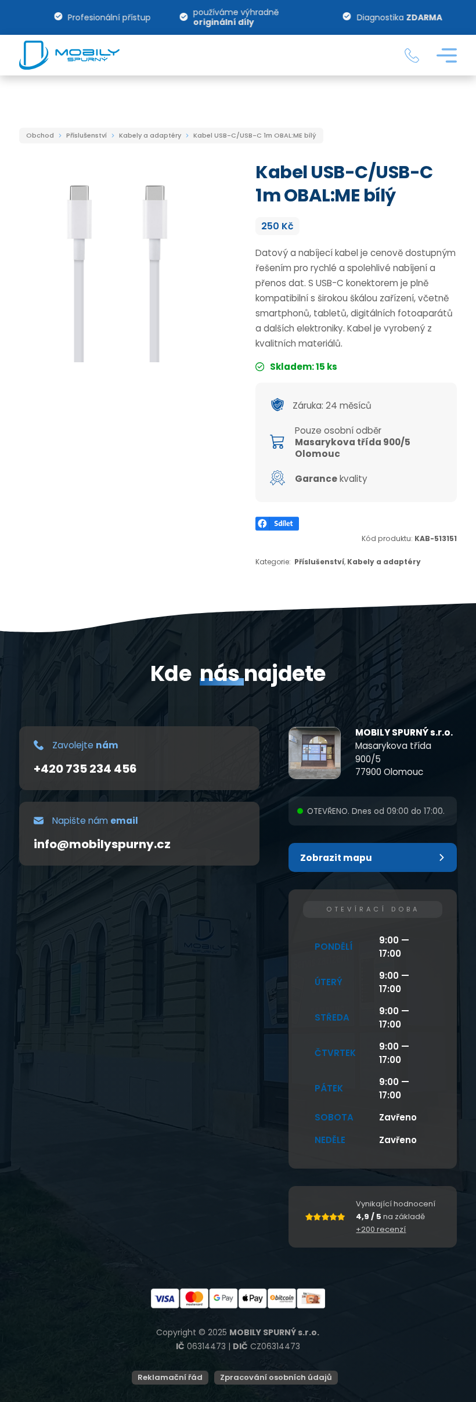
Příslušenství (86, 135)
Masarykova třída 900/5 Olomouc (352, 448)
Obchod (40, 135)
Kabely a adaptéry (150, 135)
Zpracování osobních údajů (276, 1377)
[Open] (447, 55)
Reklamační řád (170, 1377)
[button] (373, 857)
